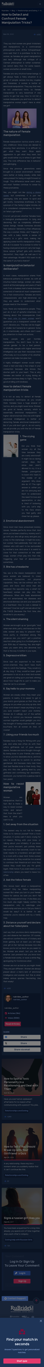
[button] (22, 683)
